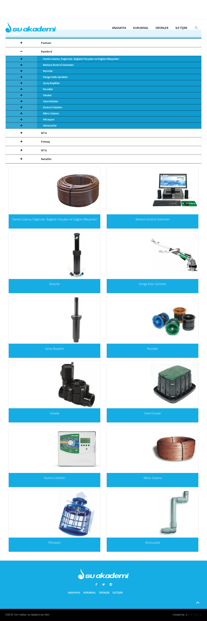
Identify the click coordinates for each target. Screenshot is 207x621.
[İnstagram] (111, 584)
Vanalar (47, 95)
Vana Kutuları (50, 101)
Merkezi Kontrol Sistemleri (58, 65)
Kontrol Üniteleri (52, 107)
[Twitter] (103, 584)
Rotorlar (48, 71)
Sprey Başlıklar (51, 83)
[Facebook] (96, 584)
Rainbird (46, 51)
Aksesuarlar (50, 125)
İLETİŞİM (181, 28)
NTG (44, 133)
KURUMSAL (140, 28)
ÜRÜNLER (161, 28)
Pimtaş (45, 141)
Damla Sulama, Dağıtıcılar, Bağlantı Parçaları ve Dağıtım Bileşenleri (81, 59)
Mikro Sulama (51, 113)
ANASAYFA (119, 28)
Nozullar (48, 89)
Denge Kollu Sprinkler (55, 77)
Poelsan (46, 43)
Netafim (46, 159)
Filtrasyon (48, 119)
